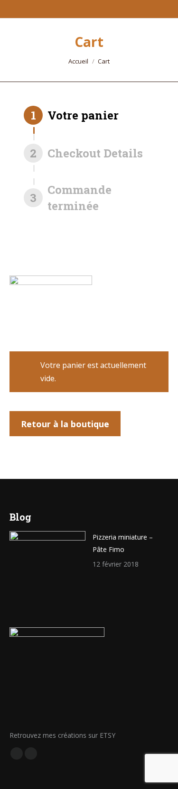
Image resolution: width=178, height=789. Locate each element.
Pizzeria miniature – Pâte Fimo (123, 543)
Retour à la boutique (65, 424)
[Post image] (47, 569)
